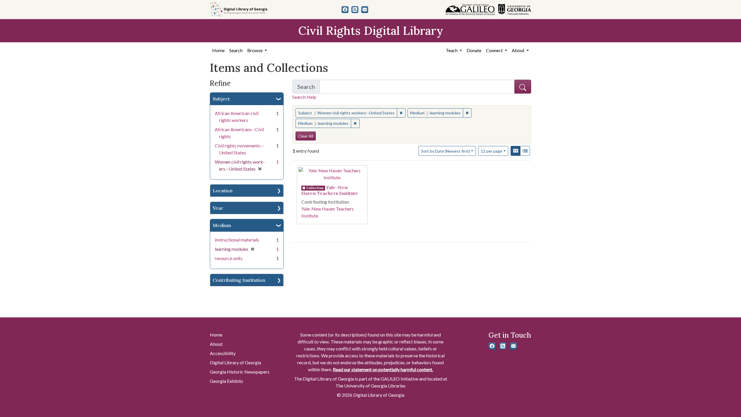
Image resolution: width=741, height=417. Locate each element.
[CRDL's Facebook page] (345, 9)
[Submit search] (522, 87)
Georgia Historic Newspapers (239, 371)
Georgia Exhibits (226, 381)
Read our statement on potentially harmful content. (383, 369)
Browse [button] (255, 50)
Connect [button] (495, 50)
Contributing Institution (239, 280)
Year (218, 208)
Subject (221, 99)
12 (491, 150)
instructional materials (237, 239)
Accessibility (223, 353)
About (216, 344)
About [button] (518, 50)
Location (222, 190)
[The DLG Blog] (354, 9)
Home (218, 50)
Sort (445, 151)
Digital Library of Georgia (235, 362)
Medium (222, 225)
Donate (474, 50)
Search (236, 50)
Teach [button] (452, 50)
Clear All (305, 135)
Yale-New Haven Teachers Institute (329, 190)
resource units (229, 258)
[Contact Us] (364, 9)
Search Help (304, 97)
